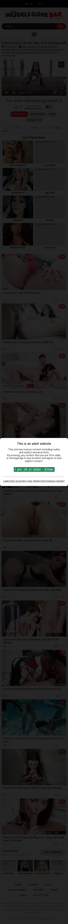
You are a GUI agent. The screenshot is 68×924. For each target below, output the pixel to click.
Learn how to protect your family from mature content (34, 481)
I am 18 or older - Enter (34, 469)
